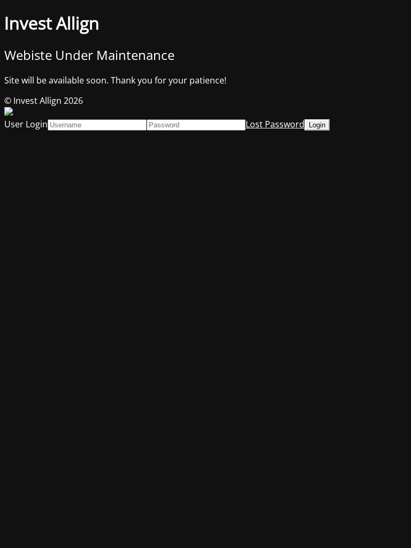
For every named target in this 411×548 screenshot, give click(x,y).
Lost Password (275, 124)
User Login (26, 124)
